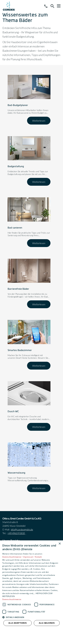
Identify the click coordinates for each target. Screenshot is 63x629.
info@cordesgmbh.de (22, 529)
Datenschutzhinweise (11, 599)
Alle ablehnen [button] (47, 623)
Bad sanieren (15, 227)
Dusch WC (13, 411)
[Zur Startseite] (9, 6)
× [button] (59, 544)
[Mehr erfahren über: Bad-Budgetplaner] (29, 87)
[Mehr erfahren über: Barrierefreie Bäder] (29, 271)
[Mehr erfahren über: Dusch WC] (29, 393)
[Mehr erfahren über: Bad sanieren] (29, 209)
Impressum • (29, 557)
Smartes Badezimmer (20, 350)
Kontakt (38, 557)
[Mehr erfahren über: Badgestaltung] (29, 148)
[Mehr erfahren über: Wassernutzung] (29, 454)
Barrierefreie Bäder (18, 289)
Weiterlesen (38, 120)
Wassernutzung (16, 473)
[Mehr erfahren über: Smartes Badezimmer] (29, 332)
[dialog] (31, 584)
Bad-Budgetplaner (18, 105)
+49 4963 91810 (16, 533)
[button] (59, 6)
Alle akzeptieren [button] (17, 623)
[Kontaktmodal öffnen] (46, 6)
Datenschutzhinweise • (12, 557)
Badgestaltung (16, 166)
